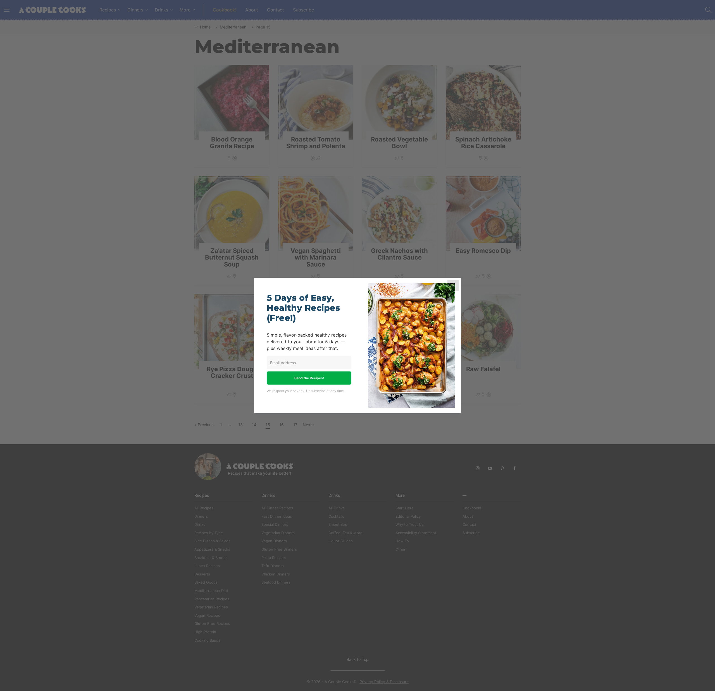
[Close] (453, 285)
